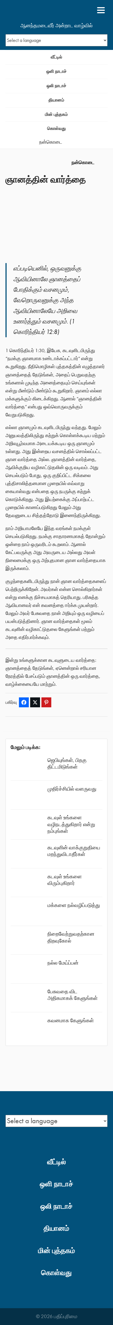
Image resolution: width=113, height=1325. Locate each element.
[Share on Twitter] (35, 702)
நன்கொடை (50, 142)
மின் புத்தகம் (56, 114)
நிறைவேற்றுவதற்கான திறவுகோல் (70, 937)
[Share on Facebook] (24, 702)
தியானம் (56, 100)
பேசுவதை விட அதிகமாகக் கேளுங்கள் (72, 995)
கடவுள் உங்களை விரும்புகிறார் (64, 880)
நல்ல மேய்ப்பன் (62, 962)
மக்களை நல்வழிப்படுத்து (73, 905)
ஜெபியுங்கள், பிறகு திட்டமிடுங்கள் (66, 763)
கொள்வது (56, 128)
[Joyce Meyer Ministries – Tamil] (32, 10)
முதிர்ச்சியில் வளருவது (71, 788)
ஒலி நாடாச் (56, 86)
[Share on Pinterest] (46, 702)
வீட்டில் (56, 57)
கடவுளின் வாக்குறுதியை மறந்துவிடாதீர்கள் (73, 851)
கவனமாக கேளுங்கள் (70, 1020)
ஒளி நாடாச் (56, 71)
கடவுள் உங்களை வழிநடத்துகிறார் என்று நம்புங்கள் (71, 824)
